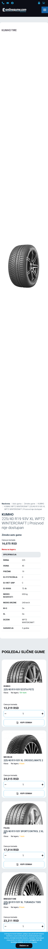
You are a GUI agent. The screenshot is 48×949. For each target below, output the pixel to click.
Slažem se (24, 945)
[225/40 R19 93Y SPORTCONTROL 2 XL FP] (24, 814)
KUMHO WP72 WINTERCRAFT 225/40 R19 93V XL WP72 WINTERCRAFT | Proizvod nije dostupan (24, 507)
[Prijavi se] (39, 3)
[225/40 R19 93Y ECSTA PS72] (24, 672)
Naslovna (6, 504)
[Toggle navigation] (44, 10)
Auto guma (16, 504)
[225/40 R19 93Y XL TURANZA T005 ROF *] (24, 884)
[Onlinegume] (17, 10)
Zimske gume (29, 504)
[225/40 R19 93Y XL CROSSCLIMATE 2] (24, 743)
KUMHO (41, 504)
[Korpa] (44, 2)
